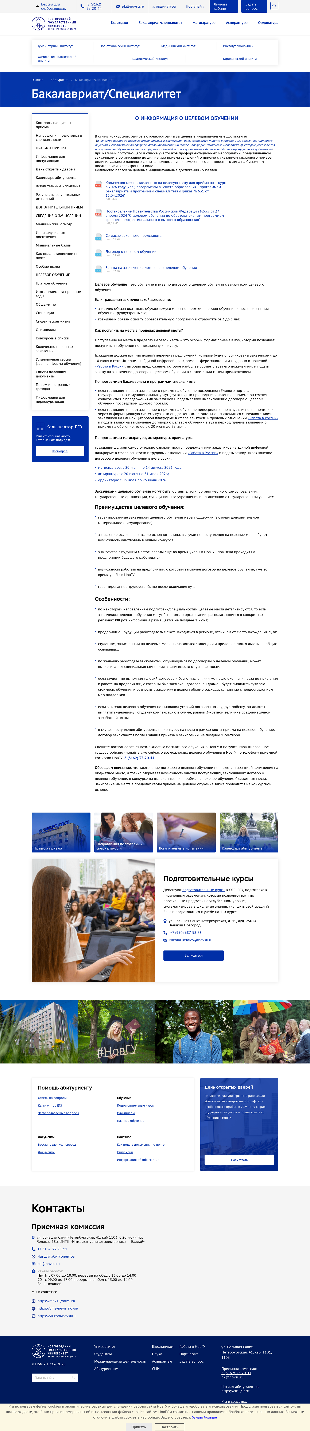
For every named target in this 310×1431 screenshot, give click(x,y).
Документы (46, 1152)
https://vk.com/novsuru (56, 1316)
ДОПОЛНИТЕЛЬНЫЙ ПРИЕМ (59, 207)
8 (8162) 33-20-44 (94, 6)
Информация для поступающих (50, 158)
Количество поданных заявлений (54, 348)
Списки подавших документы (51, 374)
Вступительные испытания (58, 186)
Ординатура (268, 22)
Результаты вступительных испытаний (58, 196)
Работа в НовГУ (192, 1346)
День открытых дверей (55, 169)
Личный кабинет (221, 6)
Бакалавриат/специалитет (160, 22)
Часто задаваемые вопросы (58, 1113)
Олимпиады (46, 330)
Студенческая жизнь (53, 321)
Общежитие (46, 304)
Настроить (169, 1427)
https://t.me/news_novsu (58, 1308)
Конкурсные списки (52, 338)
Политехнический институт (119, 46)
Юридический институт (240, 59)
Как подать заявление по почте (57, 256)
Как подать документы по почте (140, 1144)
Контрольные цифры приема (53, 125)
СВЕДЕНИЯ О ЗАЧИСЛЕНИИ (58, 216)
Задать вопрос (251, 6)
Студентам (103, 1354)
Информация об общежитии (138, 1160)
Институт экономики (238, 46)
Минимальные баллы (53, 245)
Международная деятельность (120, 1361)
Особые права (48, 266)
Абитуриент (59, 80)
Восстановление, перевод (57, 1144)
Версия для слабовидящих (53, 6)
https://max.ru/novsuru (56, 1301)
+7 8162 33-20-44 (52, 1249)
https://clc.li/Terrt (235, 1391)
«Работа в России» (110, 366)
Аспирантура (237, 22)
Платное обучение (51, 283)
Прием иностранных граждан (53, 387)
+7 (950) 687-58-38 (185, 932)
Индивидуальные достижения (50, 234)
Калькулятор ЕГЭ (50, 1105)
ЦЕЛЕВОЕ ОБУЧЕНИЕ (53, 275)
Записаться (194, 955)
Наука (157, 1354)
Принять (138, 1427)
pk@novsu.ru (133, 6)
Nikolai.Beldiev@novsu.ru (190, 940)
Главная (37, 80)
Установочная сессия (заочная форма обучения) (58, 361)
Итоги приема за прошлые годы (58, 294)
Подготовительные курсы (136, 1105)
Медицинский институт (178, 46)
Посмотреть (60, 451)
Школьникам (163, 1346)
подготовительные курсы (203, 890)
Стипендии (45, 313)
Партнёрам (188, 1354)
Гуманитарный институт (55, 46)
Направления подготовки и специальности (59, 137)
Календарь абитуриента (56, 178)
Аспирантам (162, 1361)
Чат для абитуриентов (56, 1256)
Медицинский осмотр (54, 224)
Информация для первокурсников (50, 399)
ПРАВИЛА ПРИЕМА (51, 148)
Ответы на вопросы (52, 1098)
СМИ (156, 1369)
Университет (104, 1346)
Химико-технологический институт (57, 59)
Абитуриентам (106, 1369)
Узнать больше (204, 1417)
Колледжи (119, 22)
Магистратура (204, 22)
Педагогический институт (149, 59)
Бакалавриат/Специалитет (94, 80)
